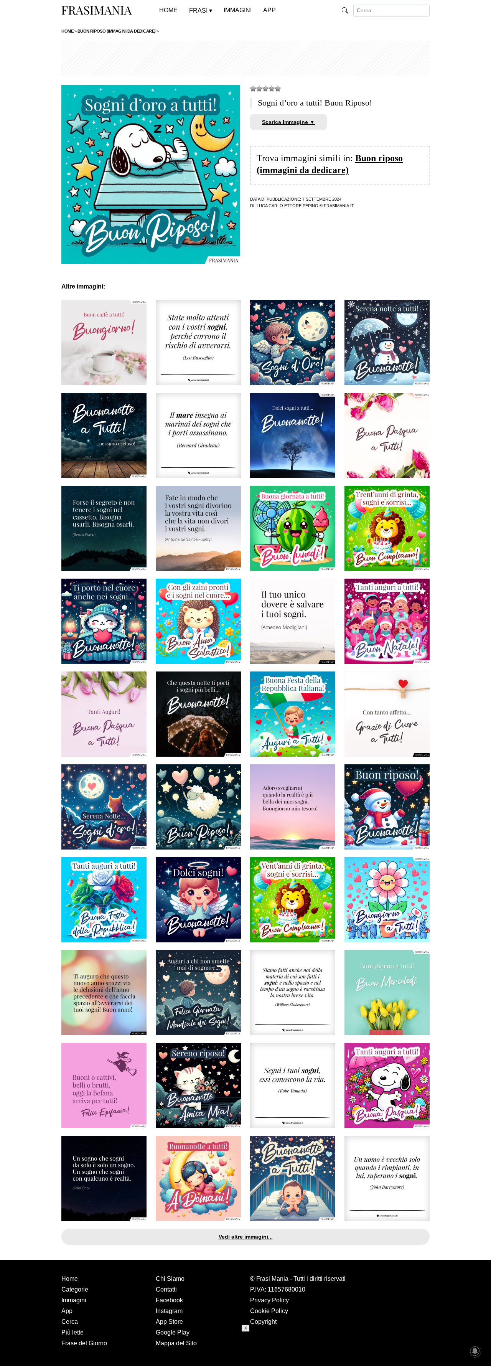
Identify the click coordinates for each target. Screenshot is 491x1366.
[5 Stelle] (278, 89)
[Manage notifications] (475, 1351)
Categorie (74, 1289)
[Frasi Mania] (96, 10)
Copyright (263, 1321)
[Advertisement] (245, 58)
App (66, 1311)
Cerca (69, 1321)
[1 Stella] (253, 89)
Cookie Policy (269, 1311)
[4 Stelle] (272, 89)
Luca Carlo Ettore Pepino (287, 205)
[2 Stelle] (259, 89)
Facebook (169, 1300)
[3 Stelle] (265, 89)
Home (69, 1278)
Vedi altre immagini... (246, 1237)
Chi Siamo (170, 1278)
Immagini (73, 1300)
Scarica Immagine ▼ (288, 122)
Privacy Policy (269, 1300)
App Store (169, 1321)
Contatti (166, 1289)
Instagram (169, 1311)
